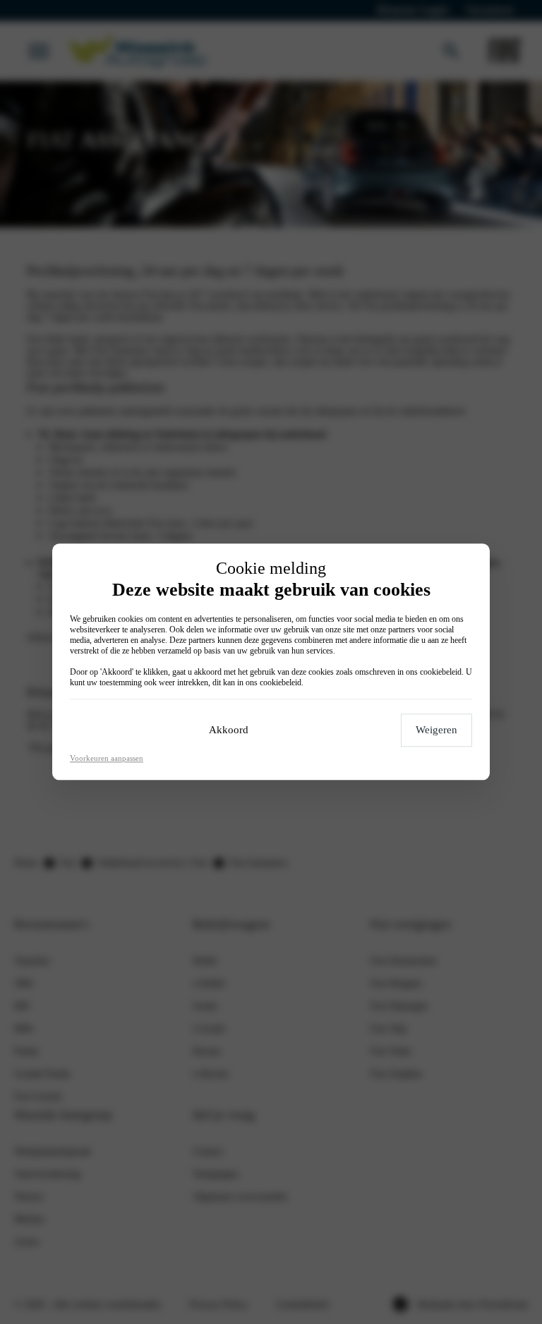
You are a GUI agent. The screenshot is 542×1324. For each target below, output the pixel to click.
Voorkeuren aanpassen (106, 758)
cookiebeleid (441, 673)
